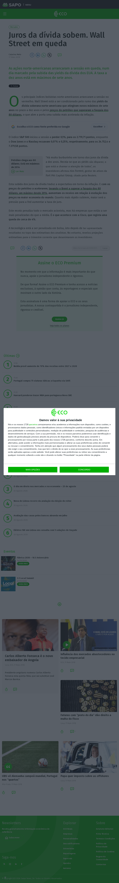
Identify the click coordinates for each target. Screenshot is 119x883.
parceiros (33, 424)
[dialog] (59, 441)
